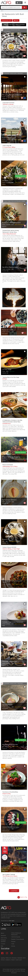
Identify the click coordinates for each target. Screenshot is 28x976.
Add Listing (4, 937)
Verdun (4, 184)
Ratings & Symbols (3, 940)
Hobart (13, 960)
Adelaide (19, 958)
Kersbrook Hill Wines (10, 744)
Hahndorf (4, 416)
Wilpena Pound (5, 830)
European (4, 868)
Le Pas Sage (6, 369)
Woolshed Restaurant (10, 827)
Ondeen (5, 180)
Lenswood (4, 98)
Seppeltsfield (5, 708)
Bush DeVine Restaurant (11, 222)
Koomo (5, 539)
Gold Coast (19, 960)
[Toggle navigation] (25, 2)
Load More (14, 890)
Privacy (23, 971)
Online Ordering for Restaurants (16, 933)
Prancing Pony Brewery (11, 457)
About (2, 933)
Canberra (7, 960)
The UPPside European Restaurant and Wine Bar (13, 865)
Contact (3, 943)
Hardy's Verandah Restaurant (13, 53)
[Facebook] (3, 953)
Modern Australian (6, 54)
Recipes (13, 941)
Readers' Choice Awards (17, 939)
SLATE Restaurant (9, 138)
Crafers (4, 56)
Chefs (12, 943)
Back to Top (23, 897)
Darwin (3, 960)
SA (2, 10)
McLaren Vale (5, 270)
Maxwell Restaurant (9, 661)
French (3, 371)
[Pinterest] (12, 953)
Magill (3, 625)
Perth (24, 958)
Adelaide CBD (5, 373)
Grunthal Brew (7, 784)
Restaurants (5, 20)
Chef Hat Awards (15, 937)
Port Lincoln (5, 333)
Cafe (3, 746)
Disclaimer (14, 972)
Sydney (3, 958)
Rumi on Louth (7, 330)
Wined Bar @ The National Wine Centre (12, 581)
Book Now (22, 862)
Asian (3, 541)
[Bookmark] (24, 34)
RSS (2, 946)
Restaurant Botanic (9, 500)
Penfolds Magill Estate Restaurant (12, 622)
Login (19, 2)
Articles (13, 946)
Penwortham (5, 870)
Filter (16, 20)
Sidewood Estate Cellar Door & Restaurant (11, 411)
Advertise (3, 935)
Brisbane (14, 958)
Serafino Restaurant (9, 267)
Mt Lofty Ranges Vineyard (12, 95)
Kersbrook (4, 748)
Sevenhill (4, 141)
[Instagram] (7, 953)
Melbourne (8, 958)
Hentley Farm (7, 705)
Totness (4, 460)
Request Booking (20, 176)
